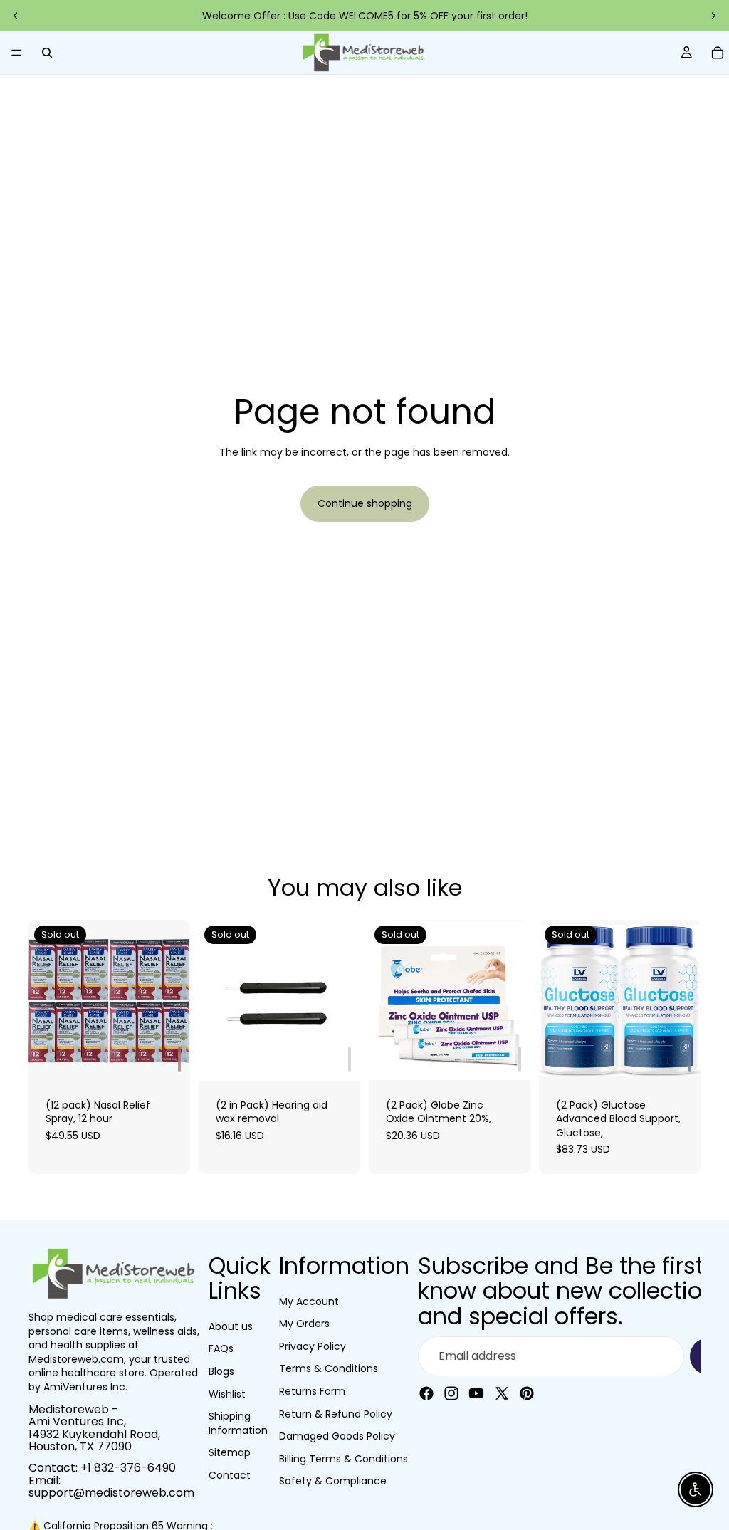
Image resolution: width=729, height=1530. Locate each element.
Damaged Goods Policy (337, 1436)
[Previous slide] (15, 15)
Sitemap (230, 1452)
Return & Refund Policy (335, 1414)
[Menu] (16, 52)
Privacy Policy (312, 1346)
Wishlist (227, 1394)
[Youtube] (476, 1393)
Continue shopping (365, 503)
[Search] (47, 52)
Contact (230, 1475)
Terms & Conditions (328, 1368)
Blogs (221, 1371)
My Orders (304, 1323)
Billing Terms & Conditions (343, 1459)
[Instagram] (451, 1393)
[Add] (179, 1059)
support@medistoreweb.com (111, 1492)
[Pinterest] (526, 1393)
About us (231, 1326)
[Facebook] (426, 1393)
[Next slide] (713, 15)
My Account (309, 1301)
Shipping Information (238, 1423)
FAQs (221, 1348)
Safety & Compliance (333, 1481)
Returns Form (312, 1391)
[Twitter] (501, 1393)
